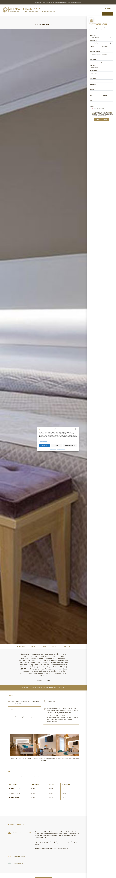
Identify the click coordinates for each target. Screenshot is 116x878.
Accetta (44, 445)
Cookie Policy (53, 449)
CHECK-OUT (93, 40)
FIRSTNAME (93, 78)
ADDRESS (92, 89)
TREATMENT (93, 70)
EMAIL (92, 100)
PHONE (92, 106)
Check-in (92, 35)
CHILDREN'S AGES (95, 51)
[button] (76, 429)
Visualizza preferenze (70, 445)
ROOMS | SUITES (43, 20)
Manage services (43, 441)
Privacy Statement (61, 449)
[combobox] (92, 108)
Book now (108, 14)
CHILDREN (104, 46)
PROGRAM (93, 65)
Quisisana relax (18, 863)
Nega (56, 445)
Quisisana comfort (19, 856)
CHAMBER (93, 59)
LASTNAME (93, 84)
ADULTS (92, 46)
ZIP (91, 95)
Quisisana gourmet (19, 833)
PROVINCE (104, 95)
